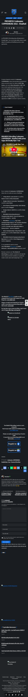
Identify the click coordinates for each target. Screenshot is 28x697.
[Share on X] (9, 28)
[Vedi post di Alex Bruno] (7, 32)
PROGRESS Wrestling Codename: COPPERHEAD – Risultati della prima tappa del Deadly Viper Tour (13, 112)
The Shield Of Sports (17, 688)
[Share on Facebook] (7, 28)
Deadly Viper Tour (5, 462)
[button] (2, 13)
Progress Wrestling (15, 462)
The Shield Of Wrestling (7, 688)
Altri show (9, 18)
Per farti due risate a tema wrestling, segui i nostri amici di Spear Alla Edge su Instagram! (14, 130)
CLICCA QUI (10, 305)
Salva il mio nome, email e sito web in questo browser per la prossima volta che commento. (13, 538)
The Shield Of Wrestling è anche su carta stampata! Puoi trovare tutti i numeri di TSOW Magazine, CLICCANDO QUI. (14, 118)
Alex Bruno (16, 31)
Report (20, 18)
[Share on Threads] (21, 468)
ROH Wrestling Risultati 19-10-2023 (10, 637)
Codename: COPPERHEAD (13, 460)
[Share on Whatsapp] (9, 694)
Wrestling (12, 220)
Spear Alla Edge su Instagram (13, 310)
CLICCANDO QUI (11, 300)
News (15, 18)
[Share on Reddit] (12, 694)
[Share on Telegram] (15, 694)
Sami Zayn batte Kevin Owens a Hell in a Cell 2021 (13, 650)
